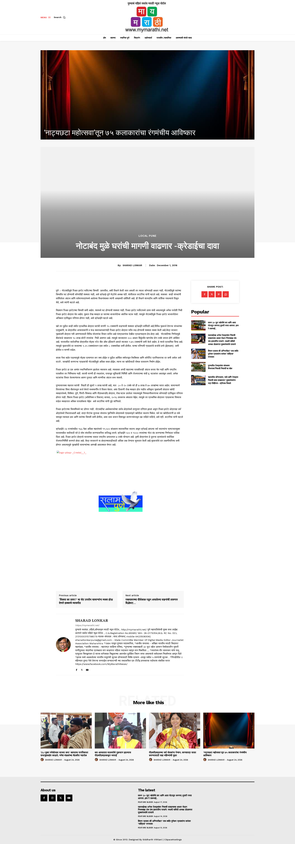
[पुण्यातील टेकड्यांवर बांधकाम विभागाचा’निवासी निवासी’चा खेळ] (198, 367)
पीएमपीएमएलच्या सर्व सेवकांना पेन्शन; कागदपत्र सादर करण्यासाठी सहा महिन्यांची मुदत (172, 754)
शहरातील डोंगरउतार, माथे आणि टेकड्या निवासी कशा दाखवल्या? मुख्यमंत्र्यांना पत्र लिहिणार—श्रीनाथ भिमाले (223, 379)
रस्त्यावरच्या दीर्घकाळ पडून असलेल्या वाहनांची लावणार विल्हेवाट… (152, 601)
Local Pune (147, 236)
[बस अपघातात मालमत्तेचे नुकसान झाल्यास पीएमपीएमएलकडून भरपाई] (120, 731)
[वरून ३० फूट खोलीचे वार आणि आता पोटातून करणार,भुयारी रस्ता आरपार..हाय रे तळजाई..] (198, 325)
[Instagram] (52, 798)
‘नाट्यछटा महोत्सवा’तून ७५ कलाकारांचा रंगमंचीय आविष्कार (225, 754)
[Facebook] (76, 669)
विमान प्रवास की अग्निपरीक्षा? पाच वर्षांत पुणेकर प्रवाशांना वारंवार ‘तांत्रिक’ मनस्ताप (223, 353)
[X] (82, 669)
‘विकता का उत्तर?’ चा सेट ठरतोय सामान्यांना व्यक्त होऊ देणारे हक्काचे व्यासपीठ (86, 601)
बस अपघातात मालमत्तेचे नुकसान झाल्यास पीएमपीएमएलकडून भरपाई (113, 754)
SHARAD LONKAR (132, 265)
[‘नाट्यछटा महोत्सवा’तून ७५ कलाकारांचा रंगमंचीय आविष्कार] (228, 731)
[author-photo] (43, 759)
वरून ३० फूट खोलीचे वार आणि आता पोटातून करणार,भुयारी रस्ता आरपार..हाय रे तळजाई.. (223, 325)
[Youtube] (87, 669)
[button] (60, 17)
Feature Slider (145, 802)
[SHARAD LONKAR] (63, 644)
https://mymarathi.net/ (87, 625)
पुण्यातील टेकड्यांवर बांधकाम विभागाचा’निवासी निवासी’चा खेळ (220, 367)
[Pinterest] (219, 294)
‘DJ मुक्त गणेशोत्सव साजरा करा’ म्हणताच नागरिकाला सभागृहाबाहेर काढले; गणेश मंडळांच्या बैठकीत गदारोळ (64, 754)
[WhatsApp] (226, 294)
